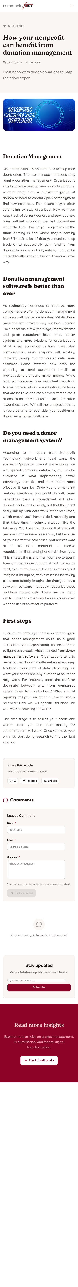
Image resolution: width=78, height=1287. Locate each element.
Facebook (32, 780)
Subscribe (39, 987)
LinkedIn (52, 780)
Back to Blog (16, 25)
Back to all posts (41, 1060)
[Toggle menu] (71, 5)
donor (70, 317)
